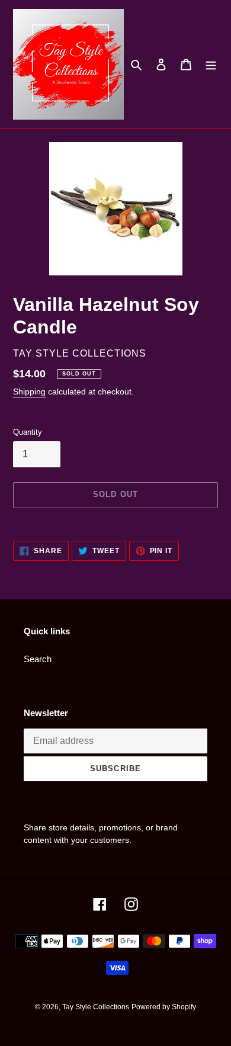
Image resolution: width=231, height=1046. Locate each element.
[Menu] (210, 64)
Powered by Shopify (163, 1007)
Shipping (29, 391)
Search (38, 659)
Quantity (27, 432)
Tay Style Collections (95, 1007)
